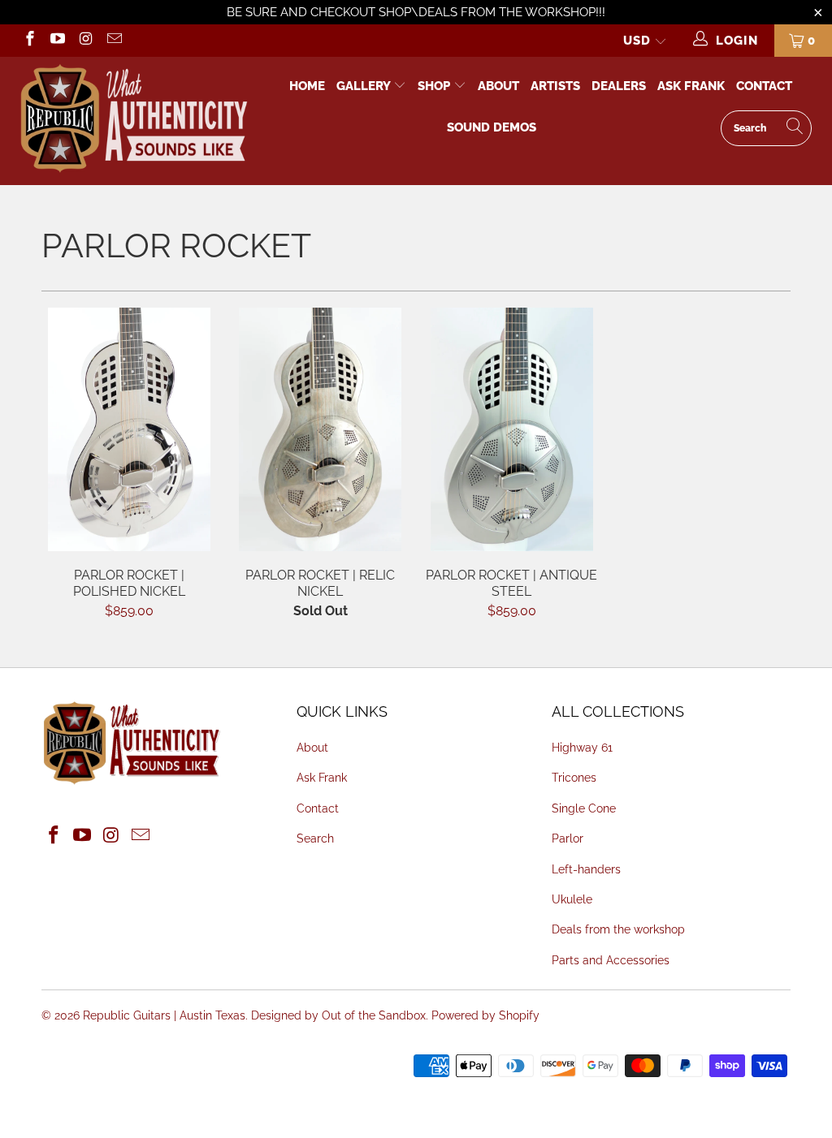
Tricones (574, 777)
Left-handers (586, 869)
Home (307, 86)
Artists (555, 86)
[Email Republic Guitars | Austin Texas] (113, 40)
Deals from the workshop (618, 929)
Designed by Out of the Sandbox (338, 1015)
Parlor (567, 838)
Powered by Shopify (485, 1015)
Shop (434, 86)
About (498, 86)
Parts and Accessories (611, 960)
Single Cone (584, 808)
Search (315, 838)
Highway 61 (582, 747)
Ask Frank (691, 86)
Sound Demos (491, 127)
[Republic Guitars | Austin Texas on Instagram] (84, 40)
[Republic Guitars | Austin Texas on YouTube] (57, 40)
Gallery (364, 86)
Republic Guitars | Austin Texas (164, 1015)
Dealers (619, 86)
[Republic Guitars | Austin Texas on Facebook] (28, 40)
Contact (764, 86)
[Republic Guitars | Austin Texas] (132, 121)
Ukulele (572, 899)
